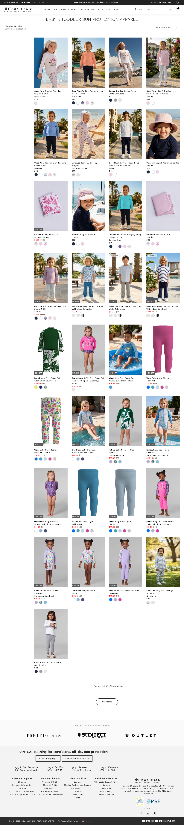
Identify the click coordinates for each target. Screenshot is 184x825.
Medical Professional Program (78, 785)
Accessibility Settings (69, 821)
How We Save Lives (162, 2)
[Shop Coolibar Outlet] (140, 735)
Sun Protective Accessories (50, 794)
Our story (78, 782)
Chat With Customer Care (77, 758)
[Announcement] (96, 2)
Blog (78, 798)
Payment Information (22, 785)
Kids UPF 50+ (50, 788)
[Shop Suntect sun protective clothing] (92, 735)
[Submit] (135, 9)
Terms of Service (106, 794)
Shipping (22, 782)
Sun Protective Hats (50, 791)
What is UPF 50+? (78, 788)
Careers (106, 785)
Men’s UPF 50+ (50, 785)
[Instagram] (148, 813)
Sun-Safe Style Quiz (48, 758)
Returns (22, 788)
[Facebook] (141, 813)
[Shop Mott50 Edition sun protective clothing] (43, 735)
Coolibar (25, 2)
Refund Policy (106, 791)
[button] (47, 94)
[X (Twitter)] (154, 813)
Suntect (36, 2)
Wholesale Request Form (106, 782)
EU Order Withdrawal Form (22, 791)
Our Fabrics (78, 791)
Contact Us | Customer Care (22, 794)
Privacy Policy (106, 788)
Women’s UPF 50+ (50, 782)
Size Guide (78, 794)
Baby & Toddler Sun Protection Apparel (92, 19)
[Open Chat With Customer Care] (177, 2)
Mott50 (45, 2)
